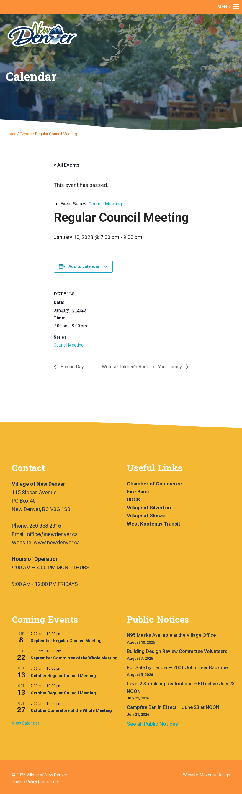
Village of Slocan (146, 515)
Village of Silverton (149, 507)
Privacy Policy (24, 781)
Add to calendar (84, 266)
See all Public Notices (152, 724)
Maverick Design (215, 775)
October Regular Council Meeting (63, 675)
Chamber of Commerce (154, 484)
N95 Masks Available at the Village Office (171, 635)
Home (11, 133)
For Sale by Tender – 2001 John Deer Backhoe (177, 667)
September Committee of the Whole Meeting (74, 658)
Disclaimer (49, 781)
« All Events (66, 165)
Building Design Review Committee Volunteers (177, 651)
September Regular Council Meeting (66, 640)
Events (26, 133)
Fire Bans (138, 492)
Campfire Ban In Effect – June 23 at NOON (173, 707)
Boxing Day (71, 366)
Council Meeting (69, 345)
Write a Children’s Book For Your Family (142, 366)
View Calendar (26, 723)
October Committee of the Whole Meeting (71, 710)
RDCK (133, 500)
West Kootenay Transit (153, 524)
